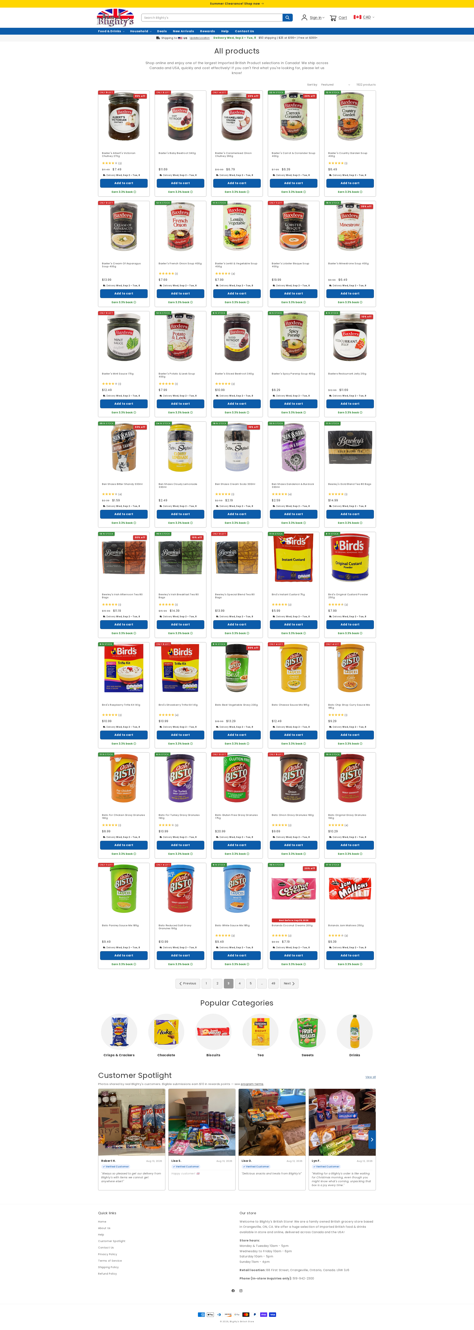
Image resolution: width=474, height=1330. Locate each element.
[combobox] (217, 17)
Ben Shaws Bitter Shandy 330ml (122, 484)
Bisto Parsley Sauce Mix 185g (120, 925)
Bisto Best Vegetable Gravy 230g (236, 704)
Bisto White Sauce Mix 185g (232, 925)
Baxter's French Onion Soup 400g (180, 263)
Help (101, 1234)
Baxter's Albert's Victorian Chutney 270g (118, 155)
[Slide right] (372, 1139)
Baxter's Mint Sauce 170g (117, 373)
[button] (338, 18)
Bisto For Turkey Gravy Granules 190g (179, 817)
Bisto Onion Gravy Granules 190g (293, 815)
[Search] (288, 17)
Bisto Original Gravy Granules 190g (347, 817)
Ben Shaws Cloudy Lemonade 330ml (178, 486)
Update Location (200, 38)
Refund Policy (107, 1274)
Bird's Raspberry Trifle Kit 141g (121, 704)
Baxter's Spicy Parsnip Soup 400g (293, 373)
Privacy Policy (107, 1254)
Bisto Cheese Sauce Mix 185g (290, 704)
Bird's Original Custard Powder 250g (348, 596)
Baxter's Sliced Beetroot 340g (234, 373)
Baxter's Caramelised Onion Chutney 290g (233, 155)
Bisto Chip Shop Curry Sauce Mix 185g (349, 706)
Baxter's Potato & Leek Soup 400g (177, 375)
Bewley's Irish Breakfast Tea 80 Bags (179, 596)
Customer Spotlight (112, 1241)
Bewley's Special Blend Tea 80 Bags (235, 596)
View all (370, 1077)
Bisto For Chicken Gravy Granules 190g (123, 817)
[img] (109, 164)
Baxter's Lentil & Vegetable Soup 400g (236, 265)
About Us (104, 1228)
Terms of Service (110, 1261)
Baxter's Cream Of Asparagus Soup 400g (121, 265)
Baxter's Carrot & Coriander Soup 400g (293, 155)
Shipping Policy (108, 1267)
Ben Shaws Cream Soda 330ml (235, 484)
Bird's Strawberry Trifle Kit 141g (178, 704)
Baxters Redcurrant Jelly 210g (347, 373)
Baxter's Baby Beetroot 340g (177, 153)
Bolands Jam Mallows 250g (346, 925)
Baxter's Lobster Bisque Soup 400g (290, 265)
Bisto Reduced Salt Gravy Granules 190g (175, 927)
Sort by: (312, 84)
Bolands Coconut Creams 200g (292, 925)
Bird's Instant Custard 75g (288, 594)
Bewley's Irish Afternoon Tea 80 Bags (122, 596)
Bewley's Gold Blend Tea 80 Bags (349, 484)
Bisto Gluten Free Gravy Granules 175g (236, 817)
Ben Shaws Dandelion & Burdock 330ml (293, 486)
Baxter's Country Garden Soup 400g (348, 155)
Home (102, 1222)
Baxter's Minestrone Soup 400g (348, 263)
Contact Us (106, 1247)
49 (273, 983)
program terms (252, 1084)
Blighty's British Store (242, 1321)
